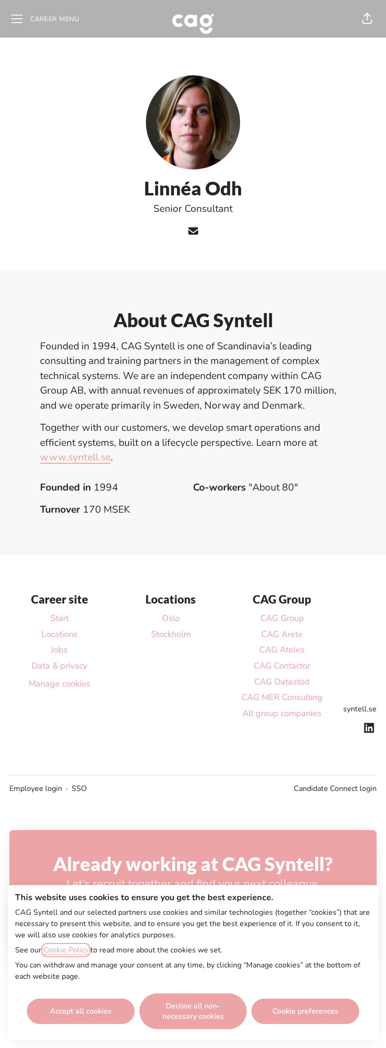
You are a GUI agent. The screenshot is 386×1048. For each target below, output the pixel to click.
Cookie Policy (65, 950)
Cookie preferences (305, 1011)
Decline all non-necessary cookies (193, 1011)
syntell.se (360, 709)
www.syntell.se (75, 457)
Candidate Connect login (335, 788)
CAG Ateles (282, 649)
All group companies (282, 713)
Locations (59, 634)
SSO (79, 788)
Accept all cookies (81, 1011)
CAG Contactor (282, 665)
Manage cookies (59, 683)
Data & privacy (59, 665)
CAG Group (282, 618)
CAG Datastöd (282, 681)
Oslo (171, 618)
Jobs (59, 649)
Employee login (35, 788)
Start (59, 618)
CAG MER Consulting (281, 697)
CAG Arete (282, 634)
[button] (367, 19)
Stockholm (171, 634)
